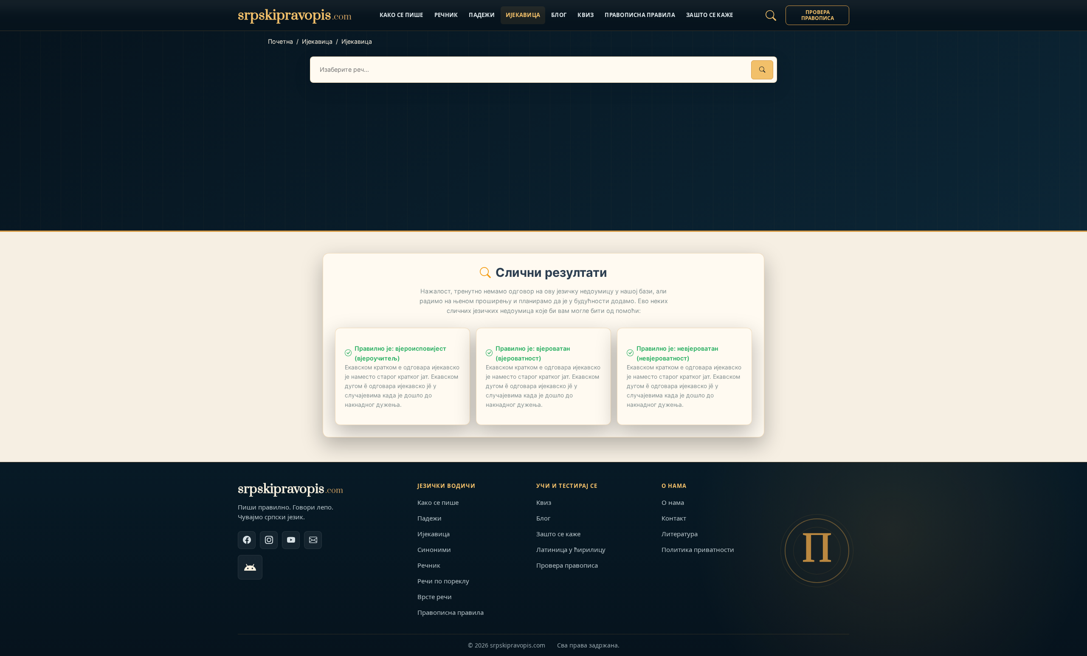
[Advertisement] (543, 146)
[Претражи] (762, 69)
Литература (680, 533)
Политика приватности (698, 549)
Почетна (280, 41)
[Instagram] (269, 540)
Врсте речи (434, 596)
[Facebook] (247, 540)
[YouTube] (291, 540)
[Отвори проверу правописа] (770, 15)
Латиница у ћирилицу (570, 549)
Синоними (434, 549)
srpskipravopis (290, 489)
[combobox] (543, 69)
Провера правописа (817, 15)
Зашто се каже (709, 15)
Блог (558, 15)
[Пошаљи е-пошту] (313, 540)
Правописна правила (640, 15)
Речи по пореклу (443, 581)
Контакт (674, 518)
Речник (446, 15)
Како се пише (401, 15)
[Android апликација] (250, 567)
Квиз (585, 15)
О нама (673, 502)
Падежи (482, 15)
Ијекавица (523, 15)
